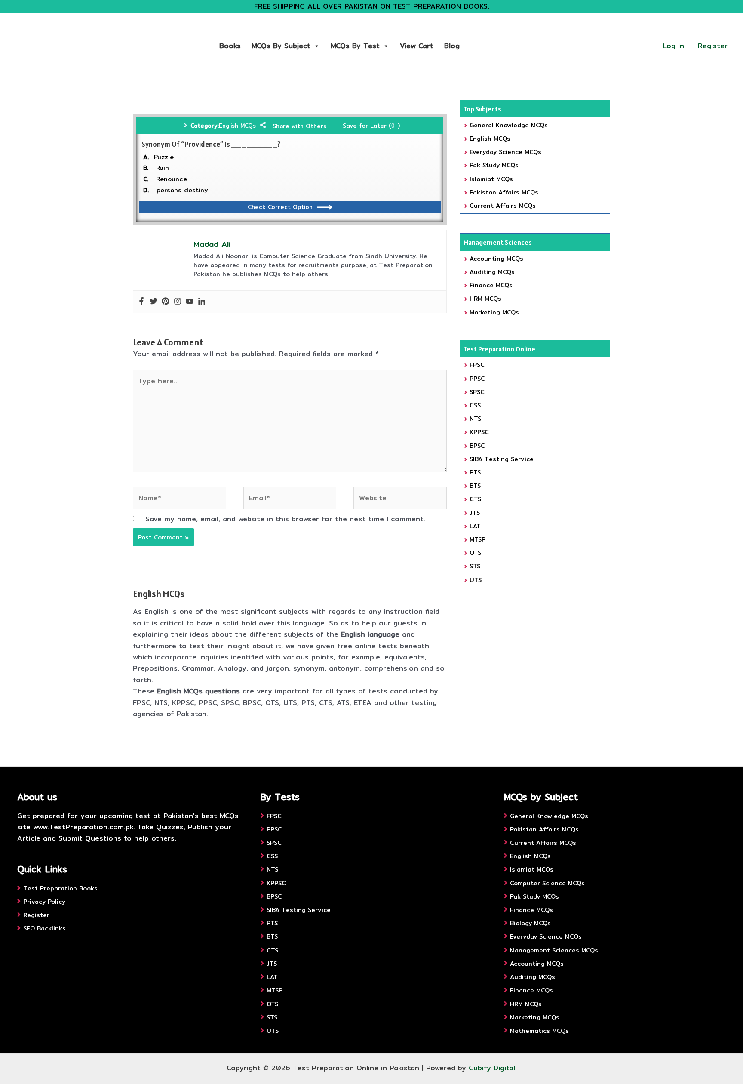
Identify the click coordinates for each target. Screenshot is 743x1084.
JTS (475, 512)
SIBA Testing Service (502, 459)
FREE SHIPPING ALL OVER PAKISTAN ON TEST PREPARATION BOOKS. (371, 6)
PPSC (477, 378)
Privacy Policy (44, 901)
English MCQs (237, 125)
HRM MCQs (485, 298)
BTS (475, 485)
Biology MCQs (530, 923)
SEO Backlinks (44, 928)
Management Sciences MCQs (554, 950)
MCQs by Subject (281, 45)
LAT (475, 526)
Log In (673, 45)
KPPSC (479, 432)
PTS (475, 472)
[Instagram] (177, 301)
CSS (475, 405)
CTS (475, 499)
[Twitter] (153, 301)
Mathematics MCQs (539, 1030)
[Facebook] (141, 301)
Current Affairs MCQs (503, 205)
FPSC (477, 365)
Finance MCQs (491, 285)
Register (713, 45)
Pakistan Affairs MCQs (504, 192)
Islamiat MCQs (491, 179)
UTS (476, 580)
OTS (475, 552)
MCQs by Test (355, 45)
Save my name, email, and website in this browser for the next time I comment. (285, 519)
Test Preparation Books (60, 888)
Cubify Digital (492, 1067)
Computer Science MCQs (547, 883)
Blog (452, 45)
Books (230, 45)
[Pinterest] (165, 301)
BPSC (477, 445)
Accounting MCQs (496, 258)
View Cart (416, 45)
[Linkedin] (202, 301)
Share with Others (299, 126)
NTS (475, 418)
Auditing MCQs (492, 272)
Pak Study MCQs (494, 165)
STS (475, 566)
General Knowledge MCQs (509, 125)
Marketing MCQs (494, 312)
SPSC (477, 392)
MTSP (477, 539)
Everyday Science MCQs (505, 152)
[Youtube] (189, 301)
